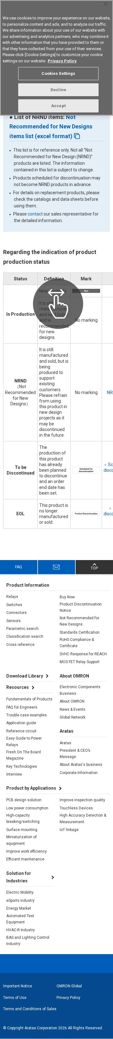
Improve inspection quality (82, 800)
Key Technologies (21, 766)
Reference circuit (21, 731)
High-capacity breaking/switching (23, 818)
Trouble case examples (26, 715)
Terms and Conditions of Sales (29, 1009)
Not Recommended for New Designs (79, 621)
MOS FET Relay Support (80, 662)
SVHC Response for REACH (83, 654)
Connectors (16, 612)
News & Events (72, 709)
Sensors (13, 621)
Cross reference (20, 644)
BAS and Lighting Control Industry (27, 940)
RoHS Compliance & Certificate (77, 642)
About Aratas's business (81, 764)
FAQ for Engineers (21, 707)
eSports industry (20, 900)
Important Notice (17, 986)
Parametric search (22, 628)
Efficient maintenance (25, 859)
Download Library (24, 675)
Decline (58, 89)
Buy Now (67, 597)
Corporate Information (79, 773)
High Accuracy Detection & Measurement (83, 818)
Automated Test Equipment (20, 919)
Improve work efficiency (26, 851)
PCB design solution (23, 800)
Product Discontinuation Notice (81, 607)
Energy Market (18, 908)
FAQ (18, 567)
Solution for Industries (18, 877)
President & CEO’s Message (75, 753)
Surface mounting (21, 830)
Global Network (72, 717)
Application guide (21, 723)
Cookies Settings (58, 73)
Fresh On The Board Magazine (23, 755)
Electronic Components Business (80, 690)
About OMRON (72, 701)
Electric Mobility (20, 892)
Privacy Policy (68, 997)
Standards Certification (80, 632)
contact (35, 213)
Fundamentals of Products (29, 699)
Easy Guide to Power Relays (24, 741)
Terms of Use (14, 997)
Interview (14, 774)
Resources (17, 687)
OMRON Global (69, 986)
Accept (58, 105)
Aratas (65, 743)
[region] (56, 58)
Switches (14, 605)
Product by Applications (31, 788)
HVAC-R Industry (20, 930)
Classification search (24, 636)
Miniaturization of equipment (21, 840)
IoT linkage (69, 830)
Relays (12, 597)
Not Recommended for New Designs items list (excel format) (50, 126)
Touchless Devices (76, 808)
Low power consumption (27, 808)
